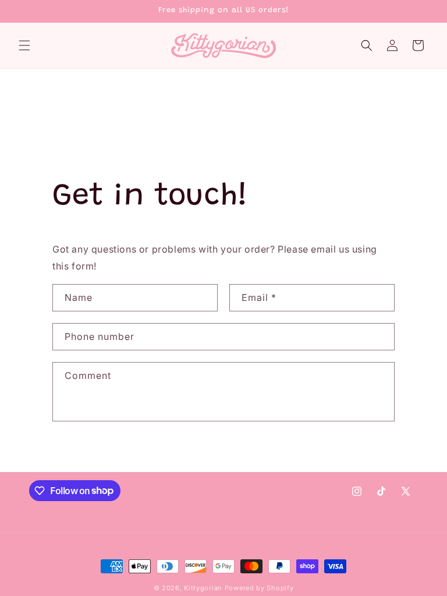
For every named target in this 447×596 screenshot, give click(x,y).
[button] (24, 45)
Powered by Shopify (259, 588)
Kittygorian (203, 588)
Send (88, 457)
